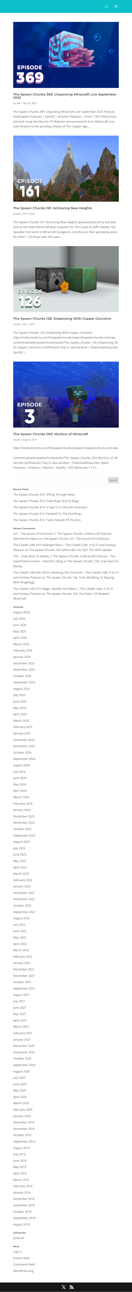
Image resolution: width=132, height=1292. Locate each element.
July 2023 (19, 848)
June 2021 (19, 1008)
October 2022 (22, 905)
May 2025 (19, 708)
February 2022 (22, 956)
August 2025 (21, 689)
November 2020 (24, 1052)
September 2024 (24, 759)
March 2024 (21, 797)
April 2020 (20, 1097)
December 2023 (23, 816)
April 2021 (20, 1020)
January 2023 (22, 886)
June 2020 (19, 1084)
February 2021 (22, 1033)
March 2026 (21, 644)
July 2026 (19, 618)
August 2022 (21, 918)
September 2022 (24, 912)
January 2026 (22, 657)
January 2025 (22, 733)
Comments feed (24, 1264)
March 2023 (21, 874)
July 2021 (19, 1001)
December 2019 (23, 1122)
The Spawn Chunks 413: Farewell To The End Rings (47, 514)
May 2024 (19, 784)
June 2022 (19, 931)
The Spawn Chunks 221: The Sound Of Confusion (76, 539)
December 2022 (23, 893)
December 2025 (23, 663)
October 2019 (22, 1135)
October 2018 (22, 1212)
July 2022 (19, 925)
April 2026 (20, 638)
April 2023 (20, 867)
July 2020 (19, 1078)
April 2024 (20, 791)
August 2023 (21, 842)
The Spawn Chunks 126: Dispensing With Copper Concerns (62, 319)
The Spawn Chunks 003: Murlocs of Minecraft (50, 434)
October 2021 (22, 982)
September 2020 (24, 1065)
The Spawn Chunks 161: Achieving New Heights (52, 208)
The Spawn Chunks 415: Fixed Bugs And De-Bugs (46, 501)
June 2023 (19, 854)
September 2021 (24, 988)
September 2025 (24, 682)
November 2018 (24, 1205)
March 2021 (21, 1027)
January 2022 (22, 963)
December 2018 (23, 1199)
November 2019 (24, 1129)
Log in (17, 1252)
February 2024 (22, 803)
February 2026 (22, 650)
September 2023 (24, 835)
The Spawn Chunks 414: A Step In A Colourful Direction (50, 507)
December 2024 (23, 740)
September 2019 (24, 1141)
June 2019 (19, 1161)
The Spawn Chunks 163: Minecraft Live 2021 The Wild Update (70, 550)
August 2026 (21, 612)
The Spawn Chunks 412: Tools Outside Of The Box (47, 520)
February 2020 (22, 1109)
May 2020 (19, 1090)
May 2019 (19, 1167)
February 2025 (22, 727)
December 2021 (23, 969)
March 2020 (21, 1103)
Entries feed (21, 1258)
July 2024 (19, 772)
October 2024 (22, 752)
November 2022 (24, 899)
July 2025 (19, 695)
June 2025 (19, 701)
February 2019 (22, 1186)
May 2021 (19, 1014)
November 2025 (24, 669)
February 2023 (22, 880)
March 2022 (21, 950)
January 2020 (22, 1116)
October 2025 (22, 676)
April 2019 (20, 1173)
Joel (18, 103)
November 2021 (24, 976)
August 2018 (21, 1224)
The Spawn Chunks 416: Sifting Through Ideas (44, 494)
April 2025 (20, 714)
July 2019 (19, 1154)
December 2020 (23, 1046)
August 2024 (21, 765)
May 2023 (19, 861)
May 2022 (19, 937)
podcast (18, 1238)
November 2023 (24, 822)
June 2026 (19, 625)
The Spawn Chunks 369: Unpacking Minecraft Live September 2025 (64, 96)
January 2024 (22, 810)
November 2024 (24, 746)
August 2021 (21, 995)
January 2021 (22, 1039)
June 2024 (19, 778)
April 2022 (20, 944)
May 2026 (19, 631)
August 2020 (21, 1071)
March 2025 (21, 721)
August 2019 (21, 1148)
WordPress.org (23, 1271)
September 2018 (24, 1218)
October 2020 (22, 1058)
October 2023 (22, 829)
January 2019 (22, 1192)
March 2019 (21, 1180)
